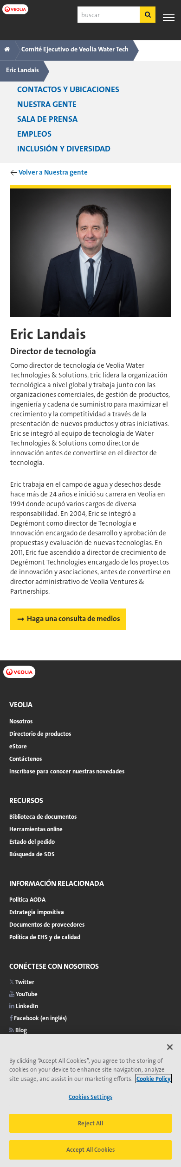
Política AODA (27, 899)
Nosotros (20, 721)
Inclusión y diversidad (63, 148)
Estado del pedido (32, 842)
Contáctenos (25, 759)
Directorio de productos (40, 734)
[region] (90, 1100)
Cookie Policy (153, 1079)
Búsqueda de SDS (32, 854)
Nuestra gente (47, 104)
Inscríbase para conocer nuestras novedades (66, 771)
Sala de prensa (47, 119)
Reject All (90, 1123)
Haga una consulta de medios (73, 618)
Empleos (34, 133)
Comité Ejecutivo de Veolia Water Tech (75, 49)
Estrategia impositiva (36, 912)
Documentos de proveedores (46, 925)
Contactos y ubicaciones (68, 89)
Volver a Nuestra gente (53, 172)
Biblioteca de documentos (43, 817)
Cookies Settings (90, 1097)
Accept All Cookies (90, 1150)
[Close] (170, 1047)
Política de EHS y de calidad (44, 937)
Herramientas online (36, 829)
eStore (18, 746)
